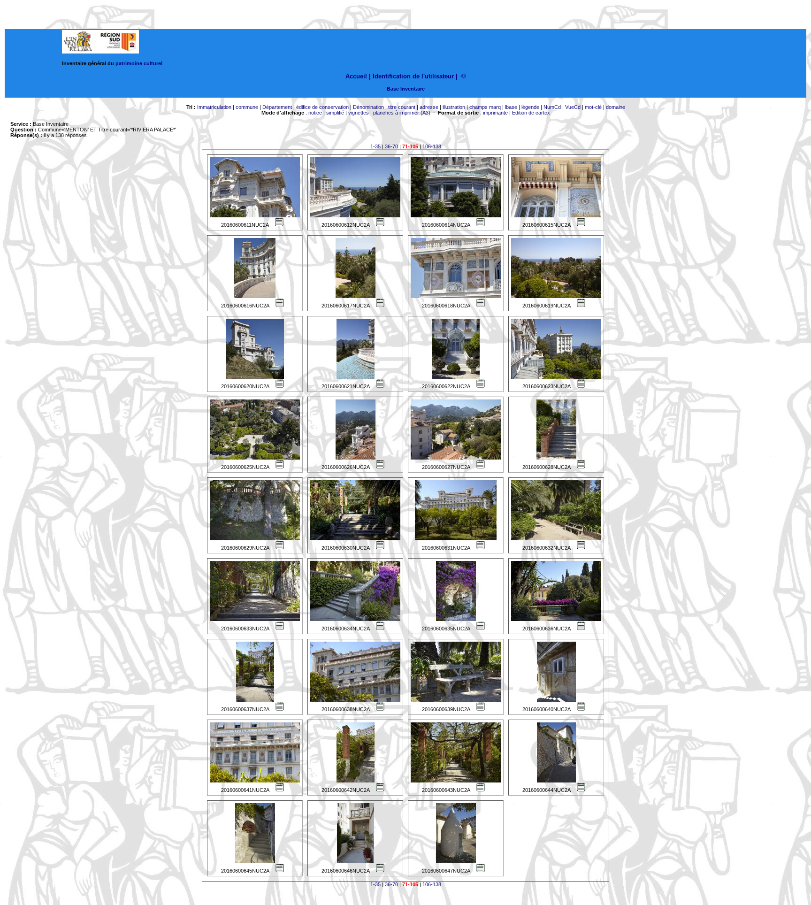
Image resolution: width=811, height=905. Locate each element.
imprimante (495, 112)
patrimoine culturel (138, 63)
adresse (429, 107)
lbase (511, 107)
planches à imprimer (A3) (401, 112)
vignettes (358, 112)
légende (530, 107)
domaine (615, 107)
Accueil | (358, 76)
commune (247, 107)
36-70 (391, 146)
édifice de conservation (322, 107)
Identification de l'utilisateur (413, 76)
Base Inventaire (406, 89)
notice (315, 112)
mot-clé (593, 107)
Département (277, 107)
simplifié (335, 112)
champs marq (485, 107)
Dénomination (368, 107)
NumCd (552, 107)
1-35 (375, 146)
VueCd (573, 107)
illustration (454, 107)
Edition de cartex (531, 112)
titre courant (401, 107)
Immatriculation (214, 107)
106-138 (431, 146)
